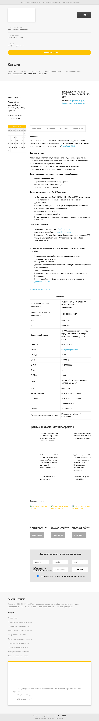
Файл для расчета (39, 568)
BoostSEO (62, 716)
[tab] (37, 128)
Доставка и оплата (42, 282)
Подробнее (37, 535)
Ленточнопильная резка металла (20, 639)
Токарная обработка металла (18, 643)
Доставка (50, 128)
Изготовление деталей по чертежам (21, 630)
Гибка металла (13, 618)
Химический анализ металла (18, 656)
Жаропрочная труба (77, 101)
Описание (36, 128)
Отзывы (63, 128)
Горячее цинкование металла (18, 626)
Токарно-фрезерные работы (18, 647)
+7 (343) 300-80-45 (51, 52)
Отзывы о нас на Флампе (40, 289)
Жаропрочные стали (69, 103)
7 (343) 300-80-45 (68, 146)
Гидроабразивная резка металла (20, 622)
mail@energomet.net (65, 232)
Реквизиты (78, 128)
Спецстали (81, 103)
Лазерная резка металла (17, 635)
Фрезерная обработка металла (19, 652)
